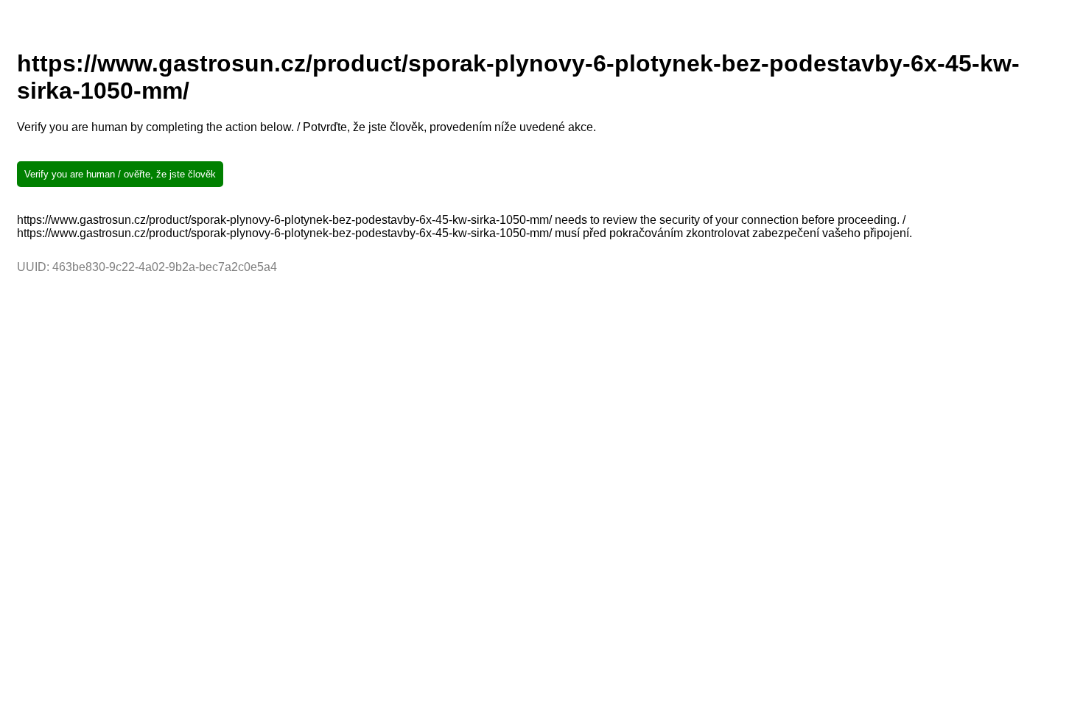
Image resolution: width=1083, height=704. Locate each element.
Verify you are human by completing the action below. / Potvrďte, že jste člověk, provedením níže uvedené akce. (306, 127)
